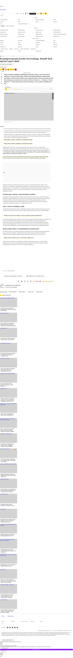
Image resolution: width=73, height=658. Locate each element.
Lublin (1, 44)
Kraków (2, 40)
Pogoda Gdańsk (21, 36)
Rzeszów (37, 44)
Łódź (54, 40)
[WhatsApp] (1, 79)
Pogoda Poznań (39, 34)
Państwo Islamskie (40, 19)
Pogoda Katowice (39, 30)
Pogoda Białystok (57, 32)
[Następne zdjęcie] (4, 651)
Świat (36, 17)
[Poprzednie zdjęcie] (1, 651)
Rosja (19, 21)
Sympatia (21, 13)
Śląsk (19, 42)
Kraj (2, 15)
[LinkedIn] (1, 76)
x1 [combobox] (8, 89)
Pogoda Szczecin (39, 36)
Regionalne (35, 38)
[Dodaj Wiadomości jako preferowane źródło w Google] (17, 627)
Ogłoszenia (26, 13)
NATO (19, 19)
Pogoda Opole (3, 32)
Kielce (54, 42)
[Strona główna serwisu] (36, 11)
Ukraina (55, 21)
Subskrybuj (32, 13)
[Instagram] (15, 627)
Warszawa (38, 42)
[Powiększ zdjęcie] (51, 118)
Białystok (20, 40)
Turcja (37, 21)
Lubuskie (55, 44)
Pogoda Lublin (21, 34)
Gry (23, 13)
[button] (1, 83)
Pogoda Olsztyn (3, 36)
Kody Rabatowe (28, 13)
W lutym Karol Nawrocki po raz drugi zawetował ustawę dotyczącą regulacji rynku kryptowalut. (25, 156)
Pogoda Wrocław (21, 32)
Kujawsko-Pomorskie (40, 40)
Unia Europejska (3, 19)
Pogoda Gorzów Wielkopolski (59, 34)
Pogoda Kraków (21, 30)
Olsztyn (20, 44)
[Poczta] (41, 14)
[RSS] (7, 627)
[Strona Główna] (36, 7)
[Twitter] (12, 627)
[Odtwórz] (6, 89)
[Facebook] (1, 74)
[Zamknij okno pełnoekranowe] (1, 654)
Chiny (54, 19)
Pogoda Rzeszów (56, 30)
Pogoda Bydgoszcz (4, 34)
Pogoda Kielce (56, 36)
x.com (4, 172)
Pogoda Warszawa (4, 30)
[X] (1, 81)
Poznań (1, 42)
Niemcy (1, 21)
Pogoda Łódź (38, 32)
